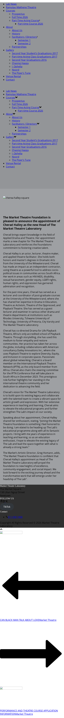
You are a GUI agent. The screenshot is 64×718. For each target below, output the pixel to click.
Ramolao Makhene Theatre (21, 7)
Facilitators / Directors (24, 37)
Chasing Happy (20, 63)
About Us (17, 30)
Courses (10, 10)
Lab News (11, 4)
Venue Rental (13, 76)
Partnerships (19, 46)
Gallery (10, 50)
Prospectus (18, 14)
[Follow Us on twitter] (6, 501)
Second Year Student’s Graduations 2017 (35, 53)
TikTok (6, 506)
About (9, 27)
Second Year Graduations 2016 (29, 60)
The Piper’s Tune (21, 73)
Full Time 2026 (20, 17)
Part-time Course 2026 (30, 23)
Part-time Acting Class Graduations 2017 (34, 56)
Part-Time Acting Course (25, 20)
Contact (10, 79)
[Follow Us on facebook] (1, 501)
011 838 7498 (15, 517)
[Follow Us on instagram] (3, 501)
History (16, 33)
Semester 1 (24, 40)
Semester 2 (24, 43)
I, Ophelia (17, 66)
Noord (15, 69)
